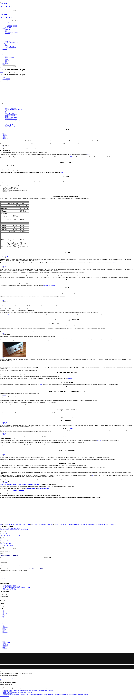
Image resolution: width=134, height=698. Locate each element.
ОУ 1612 (62, 524)
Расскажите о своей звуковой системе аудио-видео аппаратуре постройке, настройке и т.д (20, 484)
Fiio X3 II (4, 423)
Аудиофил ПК (7, 29)
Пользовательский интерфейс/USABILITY (12, 114)
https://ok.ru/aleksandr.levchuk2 (43, 488)
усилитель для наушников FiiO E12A (110, 524)
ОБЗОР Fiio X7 (7, 107)
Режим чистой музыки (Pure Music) (11, 117)
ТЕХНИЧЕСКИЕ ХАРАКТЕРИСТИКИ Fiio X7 (13, 109)
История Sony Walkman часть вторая (8, 540)
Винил (6, 61)
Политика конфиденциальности (90, 666)
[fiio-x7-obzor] (5, 445)
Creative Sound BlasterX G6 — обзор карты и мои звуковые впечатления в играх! (18, 545)
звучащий (52, 158)
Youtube (4, 578)
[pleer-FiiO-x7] (4, 300)
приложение (43, 315)
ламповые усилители (5, 637)
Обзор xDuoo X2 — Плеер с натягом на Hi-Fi (10, 535)
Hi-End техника (5, 613)
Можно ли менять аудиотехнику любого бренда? (11, 586)
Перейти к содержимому (4, 0)
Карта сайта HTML (8, 27)
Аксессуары (7, 60)
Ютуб (16, 490)
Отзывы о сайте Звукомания (12, 26)
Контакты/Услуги (8, 22)
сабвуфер (4, 647)
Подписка (8, 23)
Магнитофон (7, 52)
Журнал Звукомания (10, 38)
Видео (6, 50)
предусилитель (4, 643)
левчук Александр (5, 640)
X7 (54, 524)
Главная (4, 21)
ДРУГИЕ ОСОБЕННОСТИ (9, 125)
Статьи (4, 28)
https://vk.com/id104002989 (30, 488)
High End (4, 615)
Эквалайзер (7, 116)
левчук (3, 639)
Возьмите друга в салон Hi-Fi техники (9, 589)
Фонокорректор (5, 624)
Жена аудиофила (5, 63)
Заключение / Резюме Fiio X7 (10, 126)
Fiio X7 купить (27, 524)
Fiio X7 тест (38, 524)
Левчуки (1, 598)
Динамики (6, 44)
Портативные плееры (10, 46)
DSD (3, 610)
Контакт (4, 576)
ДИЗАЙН (6, 110)
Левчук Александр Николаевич (5, 137)
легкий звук (99, 440)
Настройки (2, 679)
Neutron (41, 384)
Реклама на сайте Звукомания (12, 25)
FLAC (3, 611)
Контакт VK (31, 568)
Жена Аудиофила (78, 666)
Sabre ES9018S (50, 524)
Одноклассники (21, 490)
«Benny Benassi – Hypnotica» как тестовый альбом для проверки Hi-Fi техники (17, 587)
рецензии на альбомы (5, 645)
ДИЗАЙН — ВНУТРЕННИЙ (10, 113)
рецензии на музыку (5, 646)
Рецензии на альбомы (8, 36)
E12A (1, 524)
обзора (88, 143)
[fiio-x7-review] (4, 333)
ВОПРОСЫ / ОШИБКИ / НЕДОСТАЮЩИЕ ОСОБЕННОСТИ (16, 120)
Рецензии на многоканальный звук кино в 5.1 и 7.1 (16, 37)
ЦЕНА (6, 112)
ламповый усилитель (5, 638)
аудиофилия (4, 629)
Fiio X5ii (14, 524)
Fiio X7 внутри (22, 524)
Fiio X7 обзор (33, 524)
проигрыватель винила (5, 644)
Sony (3, 617)
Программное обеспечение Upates (11, 119)
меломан (4, 641)
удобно (80, 193)
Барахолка (4, 54)
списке (55, 340)
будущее (114, 262)
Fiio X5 (71, 428)
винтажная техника (5, 632)
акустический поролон (5, 627)
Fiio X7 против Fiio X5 (9, 123)
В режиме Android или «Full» (10, 115)
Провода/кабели (7, 33)
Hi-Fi (3, 614)
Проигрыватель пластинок (6, 622)
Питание (6, 59)
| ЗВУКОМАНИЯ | (20, 669)
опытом (61, 172)
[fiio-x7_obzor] (4, 266)
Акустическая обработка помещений (11, 32)
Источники (5, 49)
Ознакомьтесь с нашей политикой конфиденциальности (11, 678)
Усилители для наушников (9, 57)
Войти (4, 64)
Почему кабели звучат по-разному (9, 588)
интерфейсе (70, 378)
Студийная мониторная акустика (10, 47)
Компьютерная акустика (9, 48)
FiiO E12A (6, 524)
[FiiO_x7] (4, 454)
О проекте (8, 24)
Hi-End (3, 612)
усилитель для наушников (71, 413)
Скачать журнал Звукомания (12, 39)
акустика (4, 626)
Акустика (4, 43)
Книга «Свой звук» (8, 34)
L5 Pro (46, 524)
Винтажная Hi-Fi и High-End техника (9, 575)
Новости (6, 30)
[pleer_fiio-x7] (5, 256)
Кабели (6, 62)
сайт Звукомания (5, 648)
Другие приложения (8, 118)
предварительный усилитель (6, 642)
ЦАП (5, 58)
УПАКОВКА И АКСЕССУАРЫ (10, 108)
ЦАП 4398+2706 (5, 482)
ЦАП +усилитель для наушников (8, 357)
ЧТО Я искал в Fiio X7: (9, 106)
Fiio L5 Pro (11, 524)
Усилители (4, 40)
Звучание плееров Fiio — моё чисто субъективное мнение (15, 121)
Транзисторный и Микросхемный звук (11, 42)
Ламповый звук (7, 41)
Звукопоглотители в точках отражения (9, 585)
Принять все (7, 679)
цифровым (22, 236)
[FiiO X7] (4, 395)
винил (3, 631)
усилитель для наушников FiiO (97, 524)
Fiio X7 (17, 524)
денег (93, 475)
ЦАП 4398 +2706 (6, 146)
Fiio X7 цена (43, 524)
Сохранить (2, 696)
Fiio (3, 524)
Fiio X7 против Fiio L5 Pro (9, 124)
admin (4, 77)
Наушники (6, 45)
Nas (3, 616)
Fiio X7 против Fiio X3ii (9, 122)
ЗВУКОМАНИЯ (6, 6)
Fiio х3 (71, 156)
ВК (14, 490)
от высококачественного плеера (49, 285)
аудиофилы (4, 630)
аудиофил (4, 628)
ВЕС (5, 111)
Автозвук (6, 31)
